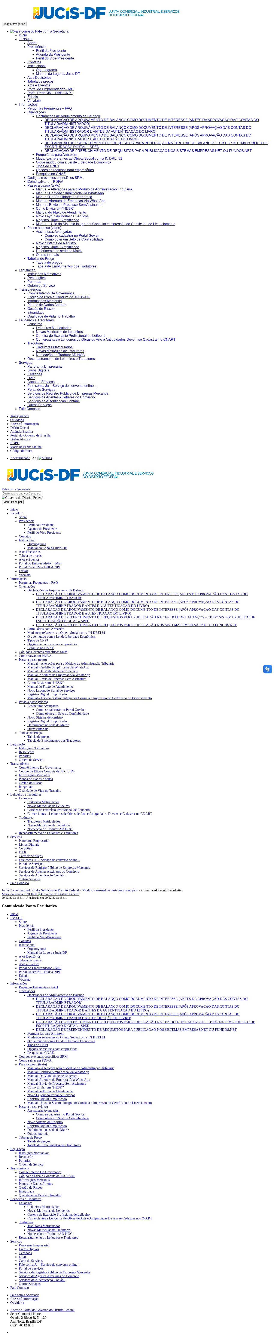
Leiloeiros (34, 324)
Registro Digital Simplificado (57, 220)
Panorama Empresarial (45, 366)
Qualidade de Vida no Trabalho (51, 316)
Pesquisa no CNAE (51, 174)
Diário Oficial (19, 427)
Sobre (32, 43)
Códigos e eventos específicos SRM (54, 178)
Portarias (34, 282)
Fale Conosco (29, 409)
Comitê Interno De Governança (50, 293)
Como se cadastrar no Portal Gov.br (71, 235)
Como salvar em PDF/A (45, 181)
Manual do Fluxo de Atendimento (61, 212)
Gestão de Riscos (40, 308)
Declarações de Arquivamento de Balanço (68, 116)
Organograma (46, 70)
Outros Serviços (39, 405)
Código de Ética (21, 451)
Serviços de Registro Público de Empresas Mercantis (67, 393)
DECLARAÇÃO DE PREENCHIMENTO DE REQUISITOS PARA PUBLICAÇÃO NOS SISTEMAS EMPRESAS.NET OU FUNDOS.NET (148, 151)
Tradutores (35, 343)
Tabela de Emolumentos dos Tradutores (66, 266)
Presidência (36, 47)
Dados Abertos (20, 439)
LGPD (14, 443)
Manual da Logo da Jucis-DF (58, 74)
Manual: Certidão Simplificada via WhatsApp (70, 193)
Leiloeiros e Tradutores (36, 320)
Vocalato (34, 100)
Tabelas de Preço (40, 258)
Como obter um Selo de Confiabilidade (74, 239)
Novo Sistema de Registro (56, 243)
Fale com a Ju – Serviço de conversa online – (62, 386)
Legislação (27, 270)
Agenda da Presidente (53, 54)
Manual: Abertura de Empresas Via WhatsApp (71, 201)
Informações (28, 104)
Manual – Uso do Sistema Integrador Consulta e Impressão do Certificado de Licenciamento (105, 224)
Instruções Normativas (44, 274)
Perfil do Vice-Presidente (55, 58)
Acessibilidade (20, 458)
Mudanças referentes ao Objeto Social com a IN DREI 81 (79, 158)
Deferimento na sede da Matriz (59, 251)
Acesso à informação (24, 1299)
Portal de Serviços (41, 389)
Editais (32, 97)
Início (23, 35)
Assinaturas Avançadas (54, 231)
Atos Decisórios (39, 77)
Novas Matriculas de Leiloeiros (59, 332)
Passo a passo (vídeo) (44, 228)
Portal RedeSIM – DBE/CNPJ (50, 93)
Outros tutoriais (47, 255)
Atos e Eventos (38, 85)
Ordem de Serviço (41, 285)
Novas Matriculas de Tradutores (60, 351)
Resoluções (36, 278)
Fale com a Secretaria (51, 31)
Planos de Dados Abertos (46, 305)
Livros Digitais (38, 370)
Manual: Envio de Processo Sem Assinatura (69, 204)
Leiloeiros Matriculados (53, 328)
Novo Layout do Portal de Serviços (62, 216)
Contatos (34, 62)
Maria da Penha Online (26, 447)
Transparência (30, 289)
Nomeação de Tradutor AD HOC (60, 355)
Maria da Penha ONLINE (20, 894)
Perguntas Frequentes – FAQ (49, 108)
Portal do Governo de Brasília (30, 435)
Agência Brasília (21, 431)
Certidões (34, 374)
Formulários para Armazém (56, 154)
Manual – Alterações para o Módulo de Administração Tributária (84, 189)
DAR (31, 378)
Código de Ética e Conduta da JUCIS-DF (58, 297)
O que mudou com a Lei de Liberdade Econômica (73, 162)
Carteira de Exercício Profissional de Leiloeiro (71, 335)
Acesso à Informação (24, 424)
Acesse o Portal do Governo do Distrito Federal (42, 1310)
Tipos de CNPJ (47, 166)
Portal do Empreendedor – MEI (50, 89)
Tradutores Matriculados (54, 347)
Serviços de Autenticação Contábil (53, 401)
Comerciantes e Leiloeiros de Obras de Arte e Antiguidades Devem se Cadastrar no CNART (106, 339)
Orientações (36, 112)
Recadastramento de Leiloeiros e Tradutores (61, 359)
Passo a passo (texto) (43, 185)
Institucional (36, 66)
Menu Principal (12, 501)
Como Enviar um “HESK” (55, 208)
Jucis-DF (26, 39)
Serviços (25, 362)
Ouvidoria (17, 420)
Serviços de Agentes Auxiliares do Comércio (61, 397)
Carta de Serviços (41, 382)
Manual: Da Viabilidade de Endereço (64, 197)
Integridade (36, 312)
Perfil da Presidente (51, 50)
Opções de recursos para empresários (65, 170)
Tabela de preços (40, 81)
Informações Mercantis (44, 301)
